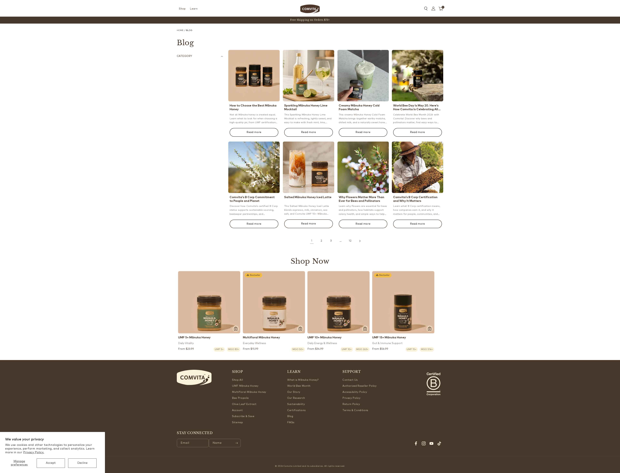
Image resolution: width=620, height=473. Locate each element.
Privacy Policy (351, 398)
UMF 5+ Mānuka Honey (194, 337)
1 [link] (311, 240)
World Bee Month (298, 386)
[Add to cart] (235, 328)
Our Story (293, 392)
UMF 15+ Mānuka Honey (389, 337)
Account (237, 410)
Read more (254, 132)
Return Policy (351, 404)
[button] (182, 9)
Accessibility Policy (354, 392)
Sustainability (296, 404)
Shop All (237, 380)
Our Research (296, 398)
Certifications (296, 410)
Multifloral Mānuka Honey (261, 337)
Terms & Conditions (355, 410)
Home (180, 30)
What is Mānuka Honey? (303, 380)
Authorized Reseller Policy (359, 386)
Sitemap (237, 422)
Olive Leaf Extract (244, 404)
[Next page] (360, 241)
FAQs (290, 422)
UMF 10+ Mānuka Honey (324, 337)
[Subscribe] (236, 443)
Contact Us (350, 380)
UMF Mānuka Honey (245, 386)
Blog (290, 416)
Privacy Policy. (33, 452)
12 (350, 241)
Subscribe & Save (243, 416)
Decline (82, 463)
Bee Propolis (240, 398)
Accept (51, 463)
